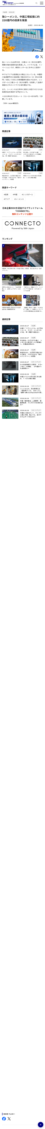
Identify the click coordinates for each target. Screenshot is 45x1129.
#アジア (7, 199)
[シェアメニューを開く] (40, 1124)
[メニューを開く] (41, 3)
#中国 (15, 195)
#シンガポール (27, 195)
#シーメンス (19, 199)
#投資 (6, 195)
